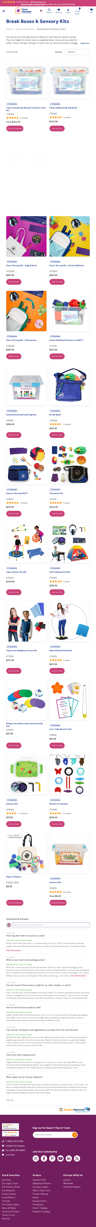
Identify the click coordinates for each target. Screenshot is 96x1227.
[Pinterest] (52, 1158)
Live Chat (10, 1155)
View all (9, 1100)
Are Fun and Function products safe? (23, 1007)
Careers (67, 1180)
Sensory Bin (55, 882)
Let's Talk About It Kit (61, 729)
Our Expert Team (10, 1183)
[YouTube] (60, 1158)
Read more (85, 43)
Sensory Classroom (25, 29)
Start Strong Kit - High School (21, 265)
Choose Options (14, 129)
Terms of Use (8, 1215)
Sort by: (58, 52)
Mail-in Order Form (41, 1190)
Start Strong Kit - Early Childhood (67, 265)
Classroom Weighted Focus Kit (21, 650)
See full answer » (14, 950)
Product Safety (9, 1194)
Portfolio (6, 1201)
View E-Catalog (40, 1208)
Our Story (6, 1180)
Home (9, 29)
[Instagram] (36, 1158)
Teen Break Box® (14, 189)
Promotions (38, 1204)
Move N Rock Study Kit (61, 650)
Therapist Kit (56, 493)
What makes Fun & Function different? (24, 1077)
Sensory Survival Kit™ (17, 493)
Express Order (39, 1180)
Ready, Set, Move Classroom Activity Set (24, 724)
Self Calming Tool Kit (60, 572)
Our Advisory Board (11, 1187)
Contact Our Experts (15, 1146)
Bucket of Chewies (59, 804)
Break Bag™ (55, 415)
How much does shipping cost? (21, 1055)
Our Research (8, 1190)
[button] (3, 11)
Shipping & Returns (42, 1183)
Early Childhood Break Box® (64, 108)
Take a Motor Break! (16, 572)
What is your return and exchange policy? (25, 960)
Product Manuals (40, 1194)
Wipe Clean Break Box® (61, 189)
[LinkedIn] (69, 1158)
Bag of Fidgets (13, 877)
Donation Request (72, 1187)
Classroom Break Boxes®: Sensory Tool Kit (26, 109)
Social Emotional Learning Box (21, 415)
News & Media (9, 1208)
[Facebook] (44, 1158)
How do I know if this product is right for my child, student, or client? (38, 985)
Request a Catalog (41, 1211)
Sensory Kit (12, 804)
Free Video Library (10, 1204)
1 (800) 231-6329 (15, 1141)
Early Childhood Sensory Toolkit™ (66, 340)
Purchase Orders (40, 1187)
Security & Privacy (10, 1211)
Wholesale (68, 1183)
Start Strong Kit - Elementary (21, 340)
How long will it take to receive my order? (25, 936)
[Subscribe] (74, 1134)
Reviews (6, 1218)
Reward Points (39, 1201)
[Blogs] (77, 1158)
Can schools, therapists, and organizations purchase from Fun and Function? (42, 1030)
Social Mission (8, 1197)
